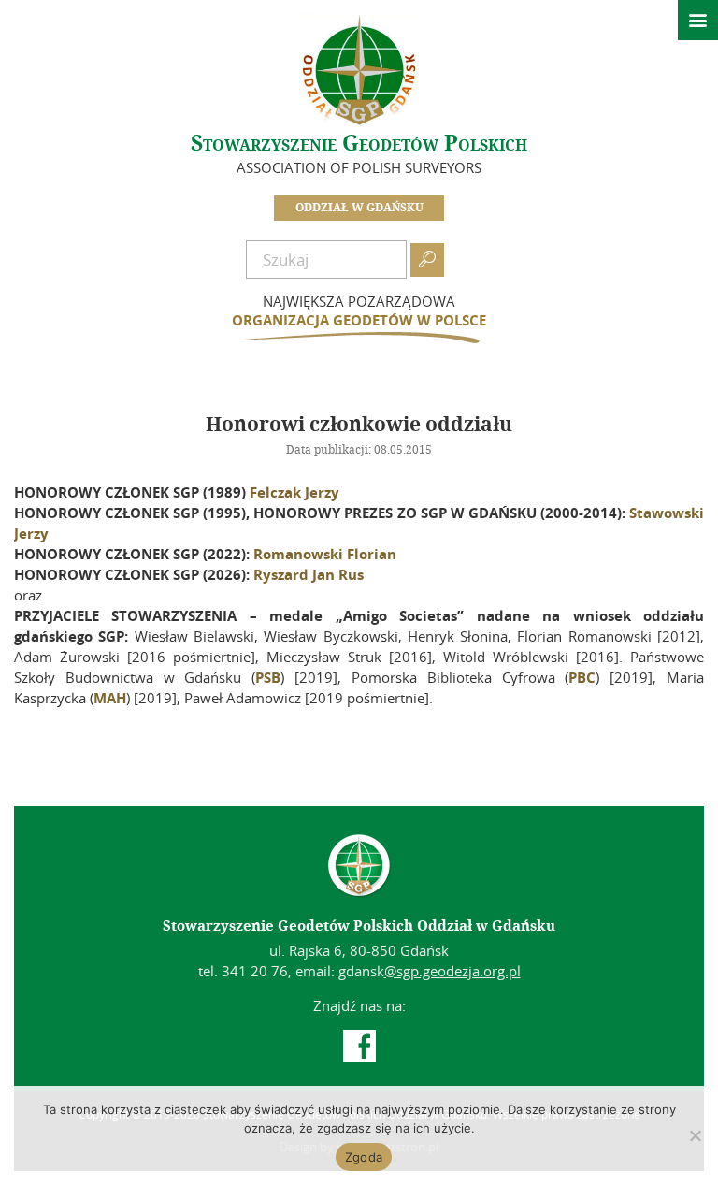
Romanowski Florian (324, 553)
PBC (582, 677)
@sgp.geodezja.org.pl (452, 970)
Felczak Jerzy (294, 492)
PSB (267, 677)
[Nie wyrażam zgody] (694, 1135)
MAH (109, 697)
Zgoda (363, 1156)
